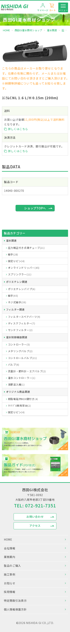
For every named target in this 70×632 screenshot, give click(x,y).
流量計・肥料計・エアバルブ (27, 371)
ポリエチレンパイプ (21, 289)
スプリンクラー (20, 274)
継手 (13, 254)
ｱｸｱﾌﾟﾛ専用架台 (19, 405)
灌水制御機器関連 (16, 337)
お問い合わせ (35, 517)
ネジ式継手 (17, 302)
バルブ (13, 364)
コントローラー (19, 344)
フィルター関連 (15, 309)
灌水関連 (11, 240)
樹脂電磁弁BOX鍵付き (23, 399)
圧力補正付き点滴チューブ (26, 248)
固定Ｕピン (16, 261)
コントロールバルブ (22, 358)
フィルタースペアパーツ (24, 317)
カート (52, 10)
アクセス (35, 526)
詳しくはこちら (18, 129)
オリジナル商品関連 (18, 392)
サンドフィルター (20, 330)
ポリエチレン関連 (16, 282)
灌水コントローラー (21, 378)
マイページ (42, 10)
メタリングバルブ (20, 351)
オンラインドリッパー (24, 268)
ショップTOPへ (35, 208)
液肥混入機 (16, 384)
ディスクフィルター (21, 323)
